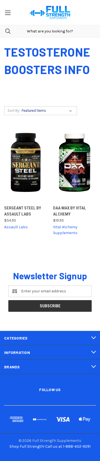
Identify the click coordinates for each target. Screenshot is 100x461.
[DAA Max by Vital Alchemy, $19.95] (74, 162)
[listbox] (48, 111)
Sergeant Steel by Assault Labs (22, 211)
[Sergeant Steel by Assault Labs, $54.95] (25, 162)
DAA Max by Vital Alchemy (69, 211)
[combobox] (50, 31)
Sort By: (14, 110)
